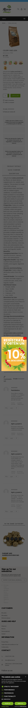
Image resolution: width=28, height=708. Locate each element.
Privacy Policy (5, 706)
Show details (6, 699)
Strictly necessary (11, 686)
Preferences (9, 693)
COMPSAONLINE (23, 706)
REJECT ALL (20, 703)
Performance (9, 690)
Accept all (7, 703)
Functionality (10, 696)
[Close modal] (25, 338)
